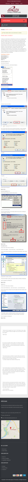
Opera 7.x (3, 59)
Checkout (17, 3)
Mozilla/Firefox (3, 58)
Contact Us (4, 469)
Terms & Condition (5, 458)
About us (4, 456)
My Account (8, 3)
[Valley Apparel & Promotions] (14, 9)
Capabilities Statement (6, 460)
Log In (21, 3)
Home (2, 29)
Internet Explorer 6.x (4, 57)
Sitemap (3, 466)
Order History (4, 450)
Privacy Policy (4, 467)
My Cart (12, 3)
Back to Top (3, 189)
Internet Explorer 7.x (4, 55)
